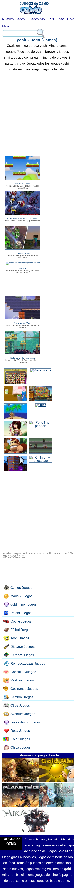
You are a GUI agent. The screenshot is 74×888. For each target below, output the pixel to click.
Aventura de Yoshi (22, 323)
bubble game (59, 880)
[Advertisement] (37, 114)
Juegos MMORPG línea (46, 19)
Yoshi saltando (23, 253)
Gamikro (67, 839)
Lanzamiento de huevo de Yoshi (22, 218)
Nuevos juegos (13, 19)
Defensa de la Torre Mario (22, 358)
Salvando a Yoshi (22, 183)
